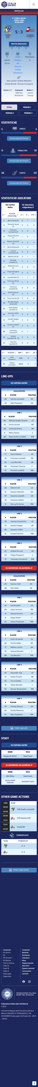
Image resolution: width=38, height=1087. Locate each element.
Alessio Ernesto (17, 613)
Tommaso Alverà (15, 428)
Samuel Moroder (17, 651)
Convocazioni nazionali (26, 972)
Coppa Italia (7, 976)
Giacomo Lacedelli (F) (13, 343)
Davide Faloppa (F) (13, 320)
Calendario (25, 957)
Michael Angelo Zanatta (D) (13, 303)
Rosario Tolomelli (17, 491)
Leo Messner (15, 655)
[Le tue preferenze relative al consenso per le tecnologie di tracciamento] (34, 1083)
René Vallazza (16, 454)
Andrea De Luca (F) (13, 267)
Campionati (7, 950)
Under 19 (6, 965)
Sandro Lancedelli (11, 364)
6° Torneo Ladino (19, 18)
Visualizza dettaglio (19, 138)
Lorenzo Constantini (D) (13, 252)
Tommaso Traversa (18, 466)
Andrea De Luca (17, 551)
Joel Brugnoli (15, 605)
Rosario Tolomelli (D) (13, 242)
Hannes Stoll (15, 583)
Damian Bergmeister (19, 688)
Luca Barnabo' (16, 462)
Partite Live (19, 11)
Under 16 (6, 968)
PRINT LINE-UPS (21, 728)
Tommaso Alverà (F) (13, 282)
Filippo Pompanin (17, 555)
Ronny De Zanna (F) (13, 225)
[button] (3, 215)
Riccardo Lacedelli (17, 470)
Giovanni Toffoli (17, 529)
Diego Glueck (16, 617)
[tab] (9, 107)
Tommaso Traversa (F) (13, 331)
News (24, 960)
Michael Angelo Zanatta (18, 420)
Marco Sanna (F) (13, 220)
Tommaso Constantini (19, 559)
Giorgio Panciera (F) (13, 236)
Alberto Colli (15, 487)
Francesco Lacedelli (18, 458)
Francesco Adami (17, 500)
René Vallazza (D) (13, 247)
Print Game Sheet (21, 869)
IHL (4, 955)
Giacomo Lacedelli (17, 495)
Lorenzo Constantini (18, 521)
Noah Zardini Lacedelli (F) (13, 308)
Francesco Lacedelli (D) (13, 287)
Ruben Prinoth (16, 676)
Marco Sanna (14, 432)
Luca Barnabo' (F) (13, 277)
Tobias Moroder (16, 684)
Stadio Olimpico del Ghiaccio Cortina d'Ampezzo (17, 64)
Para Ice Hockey (8, 963)
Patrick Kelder (16, 643)
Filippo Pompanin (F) (13, 272)
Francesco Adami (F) (13, 325)
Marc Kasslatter (17, 714)
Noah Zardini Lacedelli (17, 436)
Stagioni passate (27, 963)
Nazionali (25, 952)
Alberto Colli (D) (13, 256)
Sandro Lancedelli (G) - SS (13, 337)
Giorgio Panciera (17, 533)
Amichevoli (26, 955)
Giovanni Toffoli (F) (13, 314)
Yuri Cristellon (16, 680)
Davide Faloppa (16, 525)
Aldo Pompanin (11, 358)
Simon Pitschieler (17, 621)
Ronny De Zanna (17, 504)
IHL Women (7, 960)
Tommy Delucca (17, 706)
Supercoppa (7, 973)
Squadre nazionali (28, 968)
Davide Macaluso (17, 710)
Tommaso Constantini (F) (13, 231)
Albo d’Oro (25, 965)
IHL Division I (7, 957)
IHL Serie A (6, 952)
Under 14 (6, 971)
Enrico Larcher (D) (13, 298)
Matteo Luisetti (16, 647)
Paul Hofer (15, 588)
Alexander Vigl (16, 672)
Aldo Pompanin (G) (13, 293)
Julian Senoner (16, 609)
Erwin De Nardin (17, 639)
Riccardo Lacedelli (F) (13, 261)
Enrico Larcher (14, 424)
